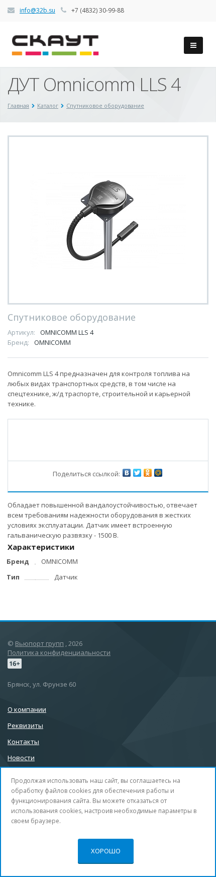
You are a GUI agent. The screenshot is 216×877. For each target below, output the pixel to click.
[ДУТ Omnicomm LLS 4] (108, 220)
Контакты (23, 741)
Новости (21, 757)
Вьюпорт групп (39, 643)
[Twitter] (137, 473)
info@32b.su (37, 10)
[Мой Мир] (158, 473)
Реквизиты (25, 725)
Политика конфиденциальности (59, 652)
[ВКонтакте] (127, 473)
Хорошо (106, 850)
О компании (27, 709)
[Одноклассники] (148, 473)
